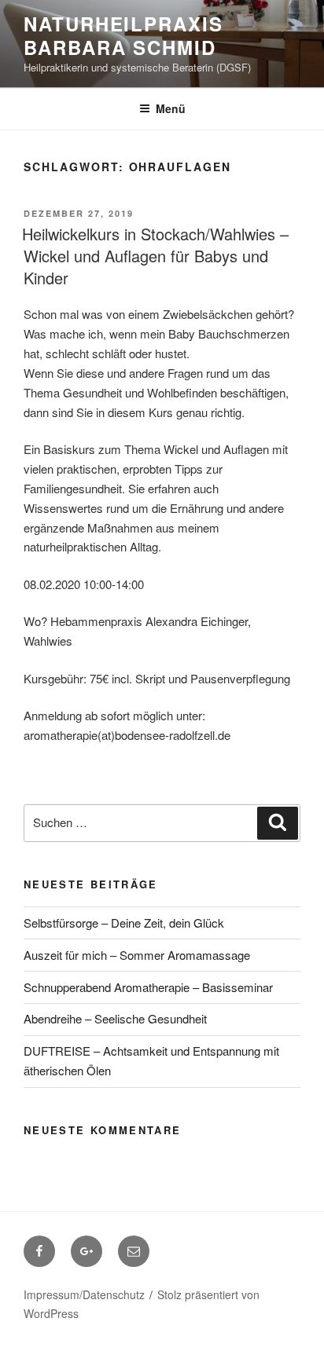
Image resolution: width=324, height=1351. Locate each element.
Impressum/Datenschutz (84, 1294)
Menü (171, 108)
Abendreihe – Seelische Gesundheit (115, 1018)
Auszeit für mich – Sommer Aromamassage (137, 954)
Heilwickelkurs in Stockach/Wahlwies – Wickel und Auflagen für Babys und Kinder (155, 255)
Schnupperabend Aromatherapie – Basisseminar (148, 987)
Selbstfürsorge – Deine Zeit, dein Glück (124, 922)
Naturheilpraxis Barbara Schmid (123, 35)
